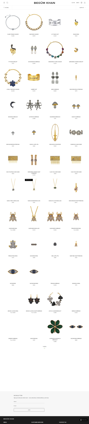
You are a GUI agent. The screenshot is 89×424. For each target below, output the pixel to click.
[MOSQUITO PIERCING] (12, 355)
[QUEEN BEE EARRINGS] (55, 216)
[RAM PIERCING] (34, 326)
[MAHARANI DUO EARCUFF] (34, 412)
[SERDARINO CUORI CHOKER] (55, 50)
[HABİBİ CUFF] (34, 77)
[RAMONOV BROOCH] (12, 105)
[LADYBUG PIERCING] (12, 384)
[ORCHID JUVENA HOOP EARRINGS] (34, 299)
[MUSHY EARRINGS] (76, 105)
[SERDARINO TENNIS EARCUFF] (76, 50)
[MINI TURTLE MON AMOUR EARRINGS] (55, 355)
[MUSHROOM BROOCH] (55, 105)
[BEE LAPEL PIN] (55, 244)
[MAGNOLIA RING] (76, 271)
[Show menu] (4, 2)
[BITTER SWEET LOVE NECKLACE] (55, 384)
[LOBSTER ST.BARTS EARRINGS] (76, 355)
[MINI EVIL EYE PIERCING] (55, 412)
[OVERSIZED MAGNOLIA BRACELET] (55, 326)
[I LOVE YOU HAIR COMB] (55, 160)
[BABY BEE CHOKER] (34, 22)
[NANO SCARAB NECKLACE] (34, 189)
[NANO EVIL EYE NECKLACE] (55, 189)
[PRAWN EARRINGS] (55, 271)
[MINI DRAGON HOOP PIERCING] (76, 189)
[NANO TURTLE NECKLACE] (12, 189)
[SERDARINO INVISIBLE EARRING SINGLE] (76, 412)
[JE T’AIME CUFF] (55, 22)
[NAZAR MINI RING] (34, 271)
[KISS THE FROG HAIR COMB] (12, 160)
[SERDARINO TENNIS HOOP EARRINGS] (34, 160)
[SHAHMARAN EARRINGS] (34, 50)
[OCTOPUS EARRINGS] (34, 105)
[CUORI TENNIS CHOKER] (12, 22)
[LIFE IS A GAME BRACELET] (55, 299)
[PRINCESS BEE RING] (76, 216)
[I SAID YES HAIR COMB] (76, 160)
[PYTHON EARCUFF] (12, 50)
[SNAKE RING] (76, 22)
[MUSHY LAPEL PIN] (34, 132)
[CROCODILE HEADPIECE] (55, 132)
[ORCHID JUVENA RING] (12, 299)
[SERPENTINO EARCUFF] (12, 412)
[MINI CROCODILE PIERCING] (76, 77)
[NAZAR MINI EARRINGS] (76, 326)
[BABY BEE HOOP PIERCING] (76, 244)
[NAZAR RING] (12, 271)
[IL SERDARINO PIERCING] (34, 384)
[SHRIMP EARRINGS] (12, 326)
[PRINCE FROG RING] (12, 244)
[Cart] (84, 2)
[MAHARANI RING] (34, 244)
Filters (7, 7)
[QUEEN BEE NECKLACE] (34, 216)
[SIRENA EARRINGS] (76, 299)
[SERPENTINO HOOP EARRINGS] (76, 384)
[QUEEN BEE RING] (12, 216)
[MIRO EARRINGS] (55, 77)
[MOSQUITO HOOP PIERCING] (34, 355)
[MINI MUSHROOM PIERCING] (12, 132)
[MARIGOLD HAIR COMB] (76, 132)
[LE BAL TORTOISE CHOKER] (12, 77)
